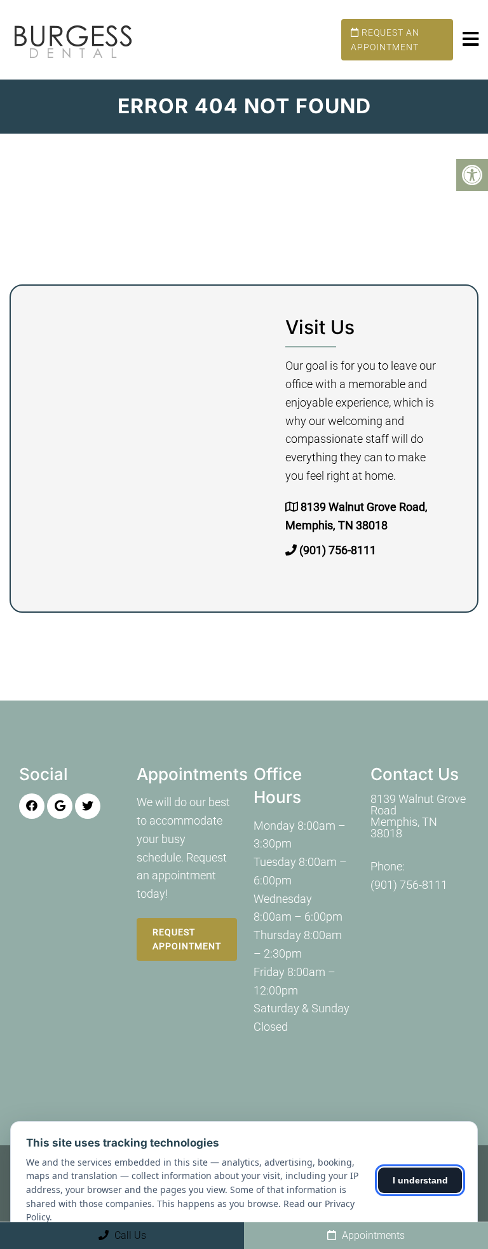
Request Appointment (186, 939)
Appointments (372, 1235)
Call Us (129, 1235)
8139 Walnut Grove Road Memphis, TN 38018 (418, 816)
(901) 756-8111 (337, 550)
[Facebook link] (31, 806)
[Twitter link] (87, 806)
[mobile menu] (470, 39)
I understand (420, 1180)
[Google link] (59, 806)
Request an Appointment (385, 39)
